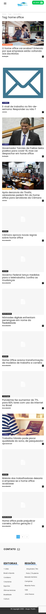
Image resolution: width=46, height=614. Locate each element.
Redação (5, 56)
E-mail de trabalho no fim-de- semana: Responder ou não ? (19, 108)
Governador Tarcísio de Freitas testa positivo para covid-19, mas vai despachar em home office (23, 151)
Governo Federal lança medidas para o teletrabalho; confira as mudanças (20, 277)
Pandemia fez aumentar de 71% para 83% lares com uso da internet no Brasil (22, 402)
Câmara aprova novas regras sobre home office (19, 236)
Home (4, 14)
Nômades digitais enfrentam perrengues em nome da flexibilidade (18, 320)
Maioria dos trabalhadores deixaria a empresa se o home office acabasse (22, 481)
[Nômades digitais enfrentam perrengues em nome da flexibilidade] (23, 302)
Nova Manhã (6, 240)
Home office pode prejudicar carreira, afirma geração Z (18, 522)
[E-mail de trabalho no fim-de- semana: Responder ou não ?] (23, 83)
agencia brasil (7, 443)
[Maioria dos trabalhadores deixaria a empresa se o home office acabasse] (23, 462)
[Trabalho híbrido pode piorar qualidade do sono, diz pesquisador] (23, 424)
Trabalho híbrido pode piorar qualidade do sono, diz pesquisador (22, 439)
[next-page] (27, 537)
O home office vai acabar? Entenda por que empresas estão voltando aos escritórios (22, 51)
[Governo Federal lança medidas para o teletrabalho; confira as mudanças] (23, 259)
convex (4, 112)
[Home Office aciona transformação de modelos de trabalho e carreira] (23, 344)
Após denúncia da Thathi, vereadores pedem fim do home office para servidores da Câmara (21, 195)
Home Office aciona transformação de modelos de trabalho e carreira (22, 361)
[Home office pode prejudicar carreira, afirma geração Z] (23, 505)
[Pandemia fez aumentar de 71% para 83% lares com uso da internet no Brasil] (23, 384)
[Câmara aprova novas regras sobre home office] (23, 219)
